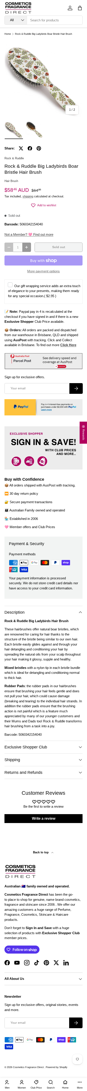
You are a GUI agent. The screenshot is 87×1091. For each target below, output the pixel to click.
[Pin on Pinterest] (38, 148)
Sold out (58, 247)
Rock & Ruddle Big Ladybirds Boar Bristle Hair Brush (43, 34)
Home (7, 34)
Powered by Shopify (56, 1067)
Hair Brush (11, 181)
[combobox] (43, 20)
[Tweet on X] (21, 148)
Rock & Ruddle (14, 158)
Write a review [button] (43, 818)
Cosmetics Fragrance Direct (28, 1067)
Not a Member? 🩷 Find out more (28, 234)
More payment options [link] (43, 271)
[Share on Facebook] (29, 148)
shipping (28, 196)
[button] (80, 8)
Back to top (41, 852)
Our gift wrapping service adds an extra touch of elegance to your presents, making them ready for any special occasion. (44, 291)
